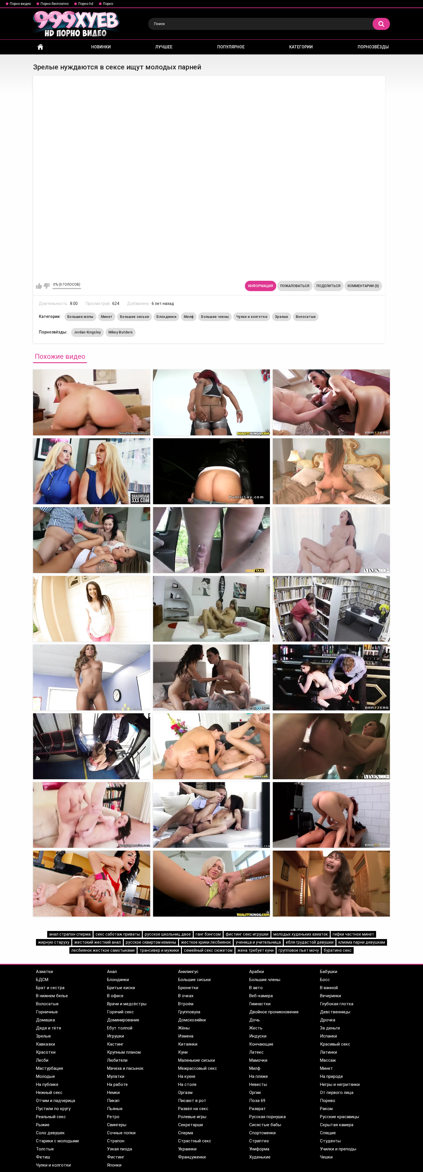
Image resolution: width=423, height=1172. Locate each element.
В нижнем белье (52, 995)
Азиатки (44, 971)
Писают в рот (192, 1100)
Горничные (47, 1011)
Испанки (328, 1036)
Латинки (328, 1052)
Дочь (254, 1020)
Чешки (326, 1157)
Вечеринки (330, 995)
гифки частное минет (353, 934)
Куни (183, 1052)
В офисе (115, 995)
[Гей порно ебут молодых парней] (91, 677)
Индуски (257, 1036)
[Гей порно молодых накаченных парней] (331, 677)
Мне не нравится (46, 286)
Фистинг (115, 1157)
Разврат (257, 1108)
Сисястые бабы (265, 1124)
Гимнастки (259, 1003)
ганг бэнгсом (208, 934)
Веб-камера (261, 995)
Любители (117, 1060)
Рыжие (42, 1124)
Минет (107, 317)
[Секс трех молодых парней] (91, 815)
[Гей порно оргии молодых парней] (211, 746)
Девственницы (335, 1011)
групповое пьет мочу (299, 950)
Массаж (328, 1060)
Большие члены (215, 317)
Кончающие (261, 1044)
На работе (117, 1084)
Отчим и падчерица (55, 1100)
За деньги (330, 1028)
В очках (185, 995)
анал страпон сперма (70, 934)
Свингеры (116, 1124)
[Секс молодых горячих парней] (211, 677)
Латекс (256, 1052)
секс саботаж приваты (118, 934)
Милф (189, 317)
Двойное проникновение (274, 1011)
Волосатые (306, 317)
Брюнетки (188, 987)
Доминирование (123, 1020)
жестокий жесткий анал (97, 942)
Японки (114, 1165)
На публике (47, 1084)
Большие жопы (80, 317)
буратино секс (338, 950)
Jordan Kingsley (87, 332)
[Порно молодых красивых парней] (91, 609)
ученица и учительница (258, 942)
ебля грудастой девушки (310, 942)
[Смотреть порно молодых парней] (211, 609)
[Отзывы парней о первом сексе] (211, 540)
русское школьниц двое (168, 934)
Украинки (187, 1149)
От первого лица (336, 1092)
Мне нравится (39, 286)
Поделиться (328, 286)
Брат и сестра (50, 987)
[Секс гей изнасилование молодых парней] (331, 884)
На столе (187, 1084)
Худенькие (259, 1157)
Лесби (42, 1060)
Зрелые (281, 317)
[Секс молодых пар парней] (331, 540)
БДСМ (42, 979)
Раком (326, 1108)
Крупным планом (124, 1052)
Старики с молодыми (57, 1140)
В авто (256, 987)
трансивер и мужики (159, 950)
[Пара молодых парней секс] (331, 609)
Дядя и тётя (48, 1028)
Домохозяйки (192, 1020)
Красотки (46, 1052)
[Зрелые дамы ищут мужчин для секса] (331, 471)
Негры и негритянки (340, 1084)
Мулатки (115, 1076)
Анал (112, 971)
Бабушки (328, 971)
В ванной (329, 987)
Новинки (101, 47)
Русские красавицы (339, 1116)
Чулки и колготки (251, 317)
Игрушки (115, 1036)
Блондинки (166, 317)
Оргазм (185, 1092)
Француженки (192, 1157)
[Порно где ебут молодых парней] (91, 746)
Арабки (256, 971)
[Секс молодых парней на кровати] (331, 746)
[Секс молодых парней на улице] (211, 884)
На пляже (258, 1076)
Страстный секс (194, 1140)
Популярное (231, 47)
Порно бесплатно (54, 4)
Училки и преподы (338, 1149)
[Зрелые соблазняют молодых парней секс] (91, 402)
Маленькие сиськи (196, 1060)
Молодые (45, 1076)
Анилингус (188, 971)
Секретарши (190, 1124)
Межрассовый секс (197, 1068)
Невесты (258, 1084)
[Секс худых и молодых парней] (91, 884)
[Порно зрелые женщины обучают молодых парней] (331, 402)
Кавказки (45, 1044)
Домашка (45, 1020)
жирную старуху (53, 942)
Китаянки (187, 1044)
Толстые (45, 1149)
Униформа (259, 1149)
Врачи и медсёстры (126, 1003)
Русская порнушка (267, 1116)
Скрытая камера (336, 1124)
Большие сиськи (134, 317)
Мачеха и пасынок (125, 1068)
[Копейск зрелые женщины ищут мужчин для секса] (91, 540)
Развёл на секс (193, 1108)
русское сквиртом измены (151, 942)
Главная (40, 47)
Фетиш (43, 1157)
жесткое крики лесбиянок (206, 942)
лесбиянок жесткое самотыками (103, 950)
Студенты (330, 1140)
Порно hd (85, 4)
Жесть (255, 1028)
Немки (113, 1092)
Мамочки (258, 1060)
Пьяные (115, 1108)
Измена (185, 1036)
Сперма (185, 1132)
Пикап (113, 1100)
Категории (301, 47)
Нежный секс (49, 1092)
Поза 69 (257, 1100)
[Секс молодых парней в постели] (331, 815)
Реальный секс (51, 1116)
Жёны (184, 1028)
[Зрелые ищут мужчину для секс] (91, 471)
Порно (108, 4)
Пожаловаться (294, 286)
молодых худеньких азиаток (300, 934)
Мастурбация (49, 1068)
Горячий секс (120, 1011)
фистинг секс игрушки (247, 934)
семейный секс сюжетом (208, 950)
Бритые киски (121, 987)
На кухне (186, 1076)
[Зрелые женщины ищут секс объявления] (211, 471)
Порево (327, 1100)
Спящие (328, 1132)
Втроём (185, 1003)
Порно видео (20, 4)
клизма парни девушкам (361, 942)
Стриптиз (259, 1140)
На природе (331, 1076)
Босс (325, 979)
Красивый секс (335, 1044)
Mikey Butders (120, 332)
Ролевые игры (192, 1116)
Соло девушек (50, 1132)
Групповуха (189, 1011)
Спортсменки (262, 1132)
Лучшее (163, 47)
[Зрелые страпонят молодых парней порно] (211, 402)
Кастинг (115, 1044)
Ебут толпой (119, 1028)
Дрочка (327, 1020)
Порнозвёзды (373, 47)
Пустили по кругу (53, 1108)
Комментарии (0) (363, 286)
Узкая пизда (119, 1149)
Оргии (255, 1092)
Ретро (113, 1116)
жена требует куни (255, 950)
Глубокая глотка (336, 1003)
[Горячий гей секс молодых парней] (211, 815)
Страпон (115, 1140)
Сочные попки (121, 1132)
